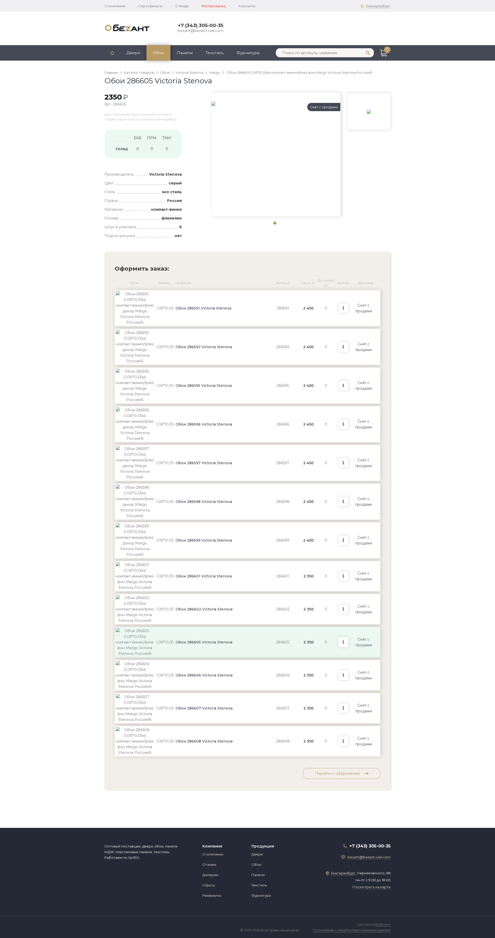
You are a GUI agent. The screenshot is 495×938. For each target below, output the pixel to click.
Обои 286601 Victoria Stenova (204, 576)
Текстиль (214, 52)
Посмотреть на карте (371, 887)
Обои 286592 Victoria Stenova (204, 347)
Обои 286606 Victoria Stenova (204, 675)
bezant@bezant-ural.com (201, 30)
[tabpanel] (275, 104)
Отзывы (209, 864)
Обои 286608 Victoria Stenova (204, 741)
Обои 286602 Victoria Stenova (204, 609)
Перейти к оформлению (338, 773)
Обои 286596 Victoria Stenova (204, 424)
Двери (133, 52)
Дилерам (210, 875)
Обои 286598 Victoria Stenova (204, 501)
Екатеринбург (378, 6)
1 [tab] (274, 223)
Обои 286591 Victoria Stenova (203, 308)
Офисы (208, 885)
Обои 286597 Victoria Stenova (204, 463)
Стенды (182, 6)
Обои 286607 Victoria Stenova (204, 708)
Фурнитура (247, 52)
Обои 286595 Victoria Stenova (204, 385)
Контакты (246, 6)
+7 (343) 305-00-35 (200, 25)
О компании (114, 6)
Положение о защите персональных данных (352, 930)
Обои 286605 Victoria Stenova (204, 642)
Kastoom (383, 924)
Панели (185, 52)
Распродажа (214, 6)
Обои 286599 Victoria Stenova (204, 540)
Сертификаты (150, 6)
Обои (158, 52)
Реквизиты (211, 895)
